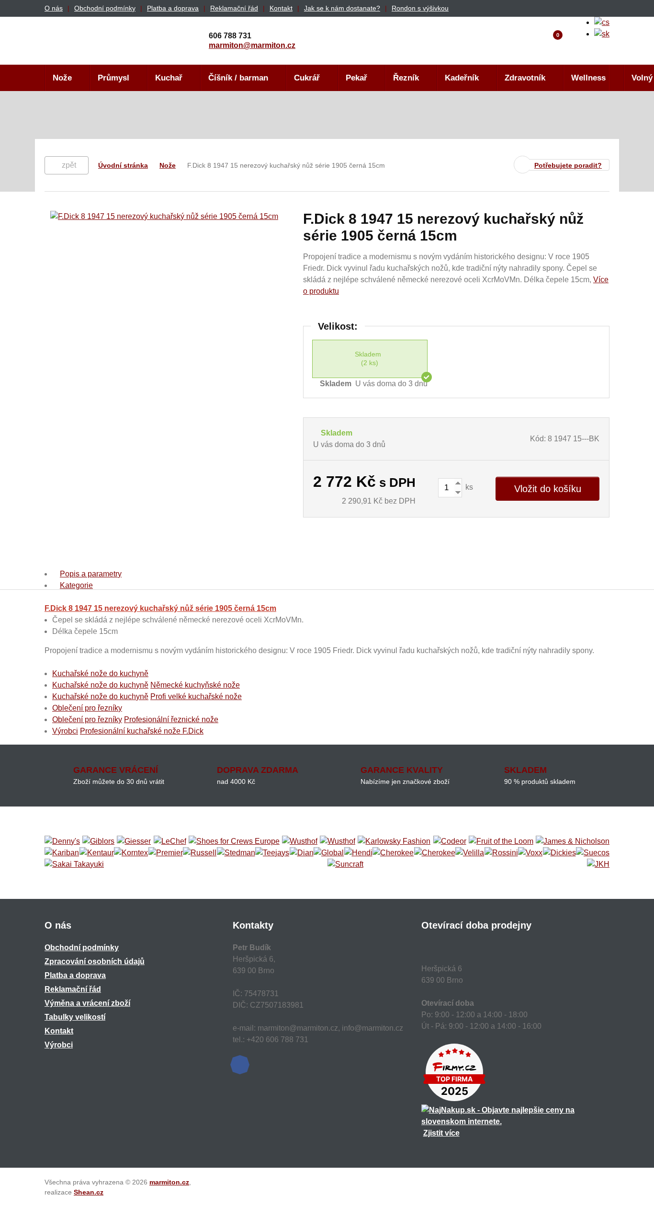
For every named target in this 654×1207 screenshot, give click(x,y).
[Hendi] (358, 853)
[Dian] (302, 853)
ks (468, 487)
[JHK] (598, 864)
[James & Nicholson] (572, 841)
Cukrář (307, 77)
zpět (69, 165)
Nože (62, 77)
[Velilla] (469, 853)
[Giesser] (134, 841)
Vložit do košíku (547, 488)
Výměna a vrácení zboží (87, 1003)
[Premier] (165, 853)
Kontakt (281, 8)
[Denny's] (62, 841)
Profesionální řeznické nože (171, 719)
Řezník (406, 77)
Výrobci (65, 731)
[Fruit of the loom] (501, 841)
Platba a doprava (173, 8)
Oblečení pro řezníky (87, 708)
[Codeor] (449, 841)
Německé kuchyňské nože (195, 685)
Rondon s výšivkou (420, 8)
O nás (54, 8)
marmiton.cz (169, 1182)
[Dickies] (559, 853)
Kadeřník (462, 77)
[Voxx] (530, 853)
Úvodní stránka (123, 165)
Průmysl (113, 77)
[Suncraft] (345, 864)
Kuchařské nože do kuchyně (100, 673)
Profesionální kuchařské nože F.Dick (141, 731)
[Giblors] (98, 841)
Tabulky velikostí (75, 1017)
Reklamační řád (234, 8)
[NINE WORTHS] (337, 841)
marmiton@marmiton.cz (252, 45)
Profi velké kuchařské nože (196, 696)
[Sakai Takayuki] (74, 864)
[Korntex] (131, 853)
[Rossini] (501, 853)
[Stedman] (236, 853)
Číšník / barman (238, 77)
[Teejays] (272, 853)
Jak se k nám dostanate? (342, 8)
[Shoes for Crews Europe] (234, 841)
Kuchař (168, 77)
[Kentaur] (96, 853)
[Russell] (199, 853)
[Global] (329, 853)
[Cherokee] (393, 853)
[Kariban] (62, 853)
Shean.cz (88, 1192)
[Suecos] (592, 853)
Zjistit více (441, 1133)
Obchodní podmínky (104, 8)
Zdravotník (525, 77)
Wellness (588, 77)
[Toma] (434, 853)
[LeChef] (170, 841)
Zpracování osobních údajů (95, 961)
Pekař (356, 77)
